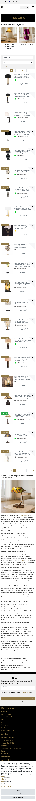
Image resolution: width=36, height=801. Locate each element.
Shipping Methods (7, 740)
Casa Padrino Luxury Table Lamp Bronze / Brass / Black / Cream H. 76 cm (22, 359)
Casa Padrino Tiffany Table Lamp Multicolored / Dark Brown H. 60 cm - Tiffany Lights (22, 434)
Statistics (7, 779)
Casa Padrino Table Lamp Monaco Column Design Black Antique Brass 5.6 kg (22, 95)
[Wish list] (16, 2)
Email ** (5, 686)
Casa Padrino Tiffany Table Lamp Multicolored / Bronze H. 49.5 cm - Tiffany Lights (22, 397)
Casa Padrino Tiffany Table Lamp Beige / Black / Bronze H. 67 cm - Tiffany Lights (22, 415)
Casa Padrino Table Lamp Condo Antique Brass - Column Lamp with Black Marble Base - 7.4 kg (21, 76)
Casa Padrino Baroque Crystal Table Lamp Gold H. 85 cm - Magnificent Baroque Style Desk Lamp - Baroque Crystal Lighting (22, 246)
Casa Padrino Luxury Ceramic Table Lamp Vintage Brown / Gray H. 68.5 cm (22, 340)
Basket (3, 751)
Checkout (4, 754)
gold (23, 560)
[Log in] (2, 2)
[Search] (13, 2)
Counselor (4, 725)
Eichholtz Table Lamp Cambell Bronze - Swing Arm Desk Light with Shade (22, 114)
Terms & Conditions (7, 717)
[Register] (6, 2)
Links (3, 728)
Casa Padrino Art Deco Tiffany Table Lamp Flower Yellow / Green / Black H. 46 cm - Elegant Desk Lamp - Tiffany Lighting (22, 265)
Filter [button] (6, 66)
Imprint (3, 719)
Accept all (18, 790)
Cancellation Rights (7, 743)
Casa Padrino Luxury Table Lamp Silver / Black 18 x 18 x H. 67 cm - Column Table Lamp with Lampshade (22, 133)
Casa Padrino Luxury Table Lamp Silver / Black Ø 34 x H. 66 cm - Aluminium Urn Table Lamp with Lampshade (22, 189)
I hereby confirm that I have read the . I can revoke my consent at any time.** (18, 693)
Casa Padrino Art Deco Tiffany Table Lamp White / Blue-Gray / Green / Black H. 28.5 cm (22, 378)
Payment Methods (7, 738)
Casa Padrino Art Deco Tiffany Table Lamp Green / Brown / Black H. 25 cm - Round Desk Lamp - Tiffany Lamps (22, 283)
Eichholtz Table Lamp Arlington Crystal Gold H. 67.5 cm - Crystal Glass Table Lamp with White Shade (22, 208)
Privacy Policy (6, 714)
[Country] (9, 2)
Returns (4, 746)
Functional (7, 784)
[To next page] (30, 70)
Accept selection (18, 797)
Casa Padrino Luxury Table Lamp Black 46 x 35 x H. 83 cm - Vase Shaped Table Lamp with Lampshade (22, 151)
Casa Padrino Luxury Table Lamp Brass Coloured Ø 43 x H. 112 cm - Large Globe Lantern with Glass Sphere (22, 170)
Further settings (6, 786)
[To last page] (33, 70)
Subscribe (17, 698)
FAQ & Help (5, 756)
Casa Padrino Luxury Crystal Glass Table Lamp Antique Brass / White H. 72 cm (22, 453)
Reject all (18, 794)
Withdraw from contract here (11, 748)
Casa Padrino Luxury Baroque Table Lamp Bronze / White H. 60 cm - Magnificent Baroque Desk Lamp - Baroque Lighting (22, 227)
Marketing (7, 782)
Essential (7, 777)
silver (28, 560)
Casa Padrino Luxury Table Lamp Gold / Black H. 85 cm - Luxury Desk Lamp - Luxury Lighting (22, 302)
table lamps (24, 515)
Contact (4, 711)
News (3, 722)
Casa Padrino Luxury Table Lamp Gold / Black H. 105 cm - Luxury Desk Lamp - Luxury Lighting (22, 321)
